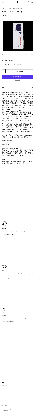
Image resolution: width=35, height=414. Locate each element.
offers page (9, 278)
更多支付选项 (17, 80)
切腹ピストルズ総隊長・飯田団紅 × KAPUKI (12, 8)
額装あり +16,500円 (19, 65)
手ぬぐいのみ (7, 65)
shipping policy (10, 234)
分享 (3, 87)
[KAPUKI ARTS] (17, 2)
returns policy (10, 321)
